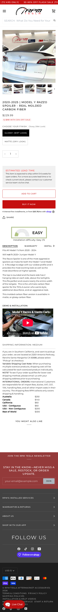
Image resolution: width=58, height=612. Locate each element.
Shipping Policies (13, 596)
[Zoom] (8, 77)
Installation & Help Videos (19, 599)
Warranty (30, 246)
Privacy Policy (37, 593)
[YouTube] (39, 549)
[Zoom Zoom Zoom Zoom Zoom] (29, 56)
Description (10, 246)
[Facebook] (19, 549)
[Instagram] (32, 549)
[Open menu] (7, 11)
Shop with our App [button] (14, 525)
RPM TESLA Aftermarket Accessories (27, 588)
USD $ (8, 570)
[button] (14, 604)
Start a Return (43, 601)
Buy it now (29, 204)
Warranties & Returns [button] (16, 507)
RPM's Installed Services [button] (18, 498)
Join (49, 481)
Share (10, 217)
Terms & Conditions (14, 593)
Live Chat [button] (17, 604)
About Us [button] (8, 516)
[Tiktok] (26, 549)
